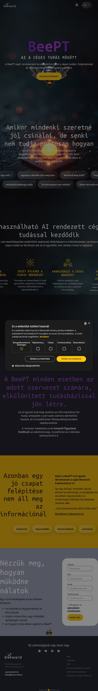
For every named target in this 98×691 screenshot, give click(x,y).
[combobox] (85, 323)
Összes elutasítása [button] (40, 359)
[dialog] (49, 345)
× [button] (89, 323)
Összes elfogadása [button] (71, 359)
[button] (26, 365)
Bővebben (44, 336)
